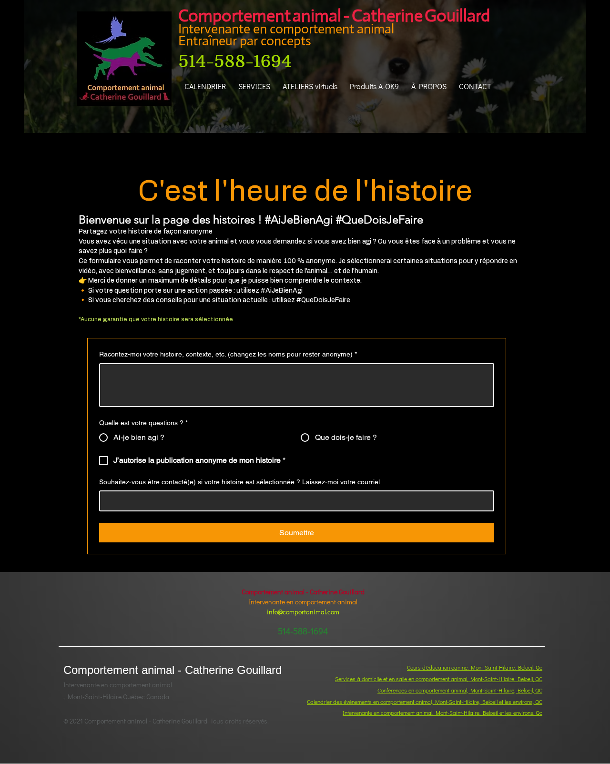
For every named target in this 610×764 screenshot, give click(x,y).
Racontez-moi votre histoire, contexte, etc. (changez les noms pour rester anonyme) (228, 354)
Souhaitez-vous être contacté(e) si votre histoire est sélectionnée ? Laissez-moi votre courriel (239, 482)
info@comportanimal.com (303, 611)
